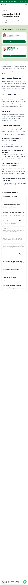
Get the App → (23, 1)
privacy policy (16, 582)
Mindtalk (3, 4)
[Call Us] (3, 582)
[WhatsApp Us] (25, 582)
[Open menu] (26, 4)
